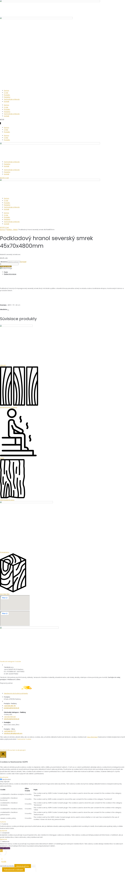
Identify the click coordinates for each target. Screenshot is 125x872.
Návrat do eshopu (22, 866)
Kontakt (6, 101)
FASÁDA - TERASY (12, 230)
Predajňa (7, 97)
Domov (6, 90)
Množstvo (4, 262)
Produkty (7, 95)
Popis (6, 272)
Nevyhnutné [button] (4, 777)
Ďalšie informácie (10, 274)
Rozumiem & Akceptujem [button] (17, 750)
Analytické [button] (3, 831)
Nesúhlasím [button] (4, 750)
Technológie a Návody (12, 99)
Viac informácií (92, 737)
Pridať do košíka (6, 266)
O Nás (6, 130)
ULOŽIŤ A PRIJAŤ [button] (5, 848)
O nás (6, 93)
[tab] (64, 272)
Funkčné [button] (3, 822)
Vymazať (23, 262)
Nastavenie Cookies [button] (24, 739)
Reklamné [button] (3, 839)
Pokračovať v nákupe (13, 869)
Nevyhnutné (6, 779)
